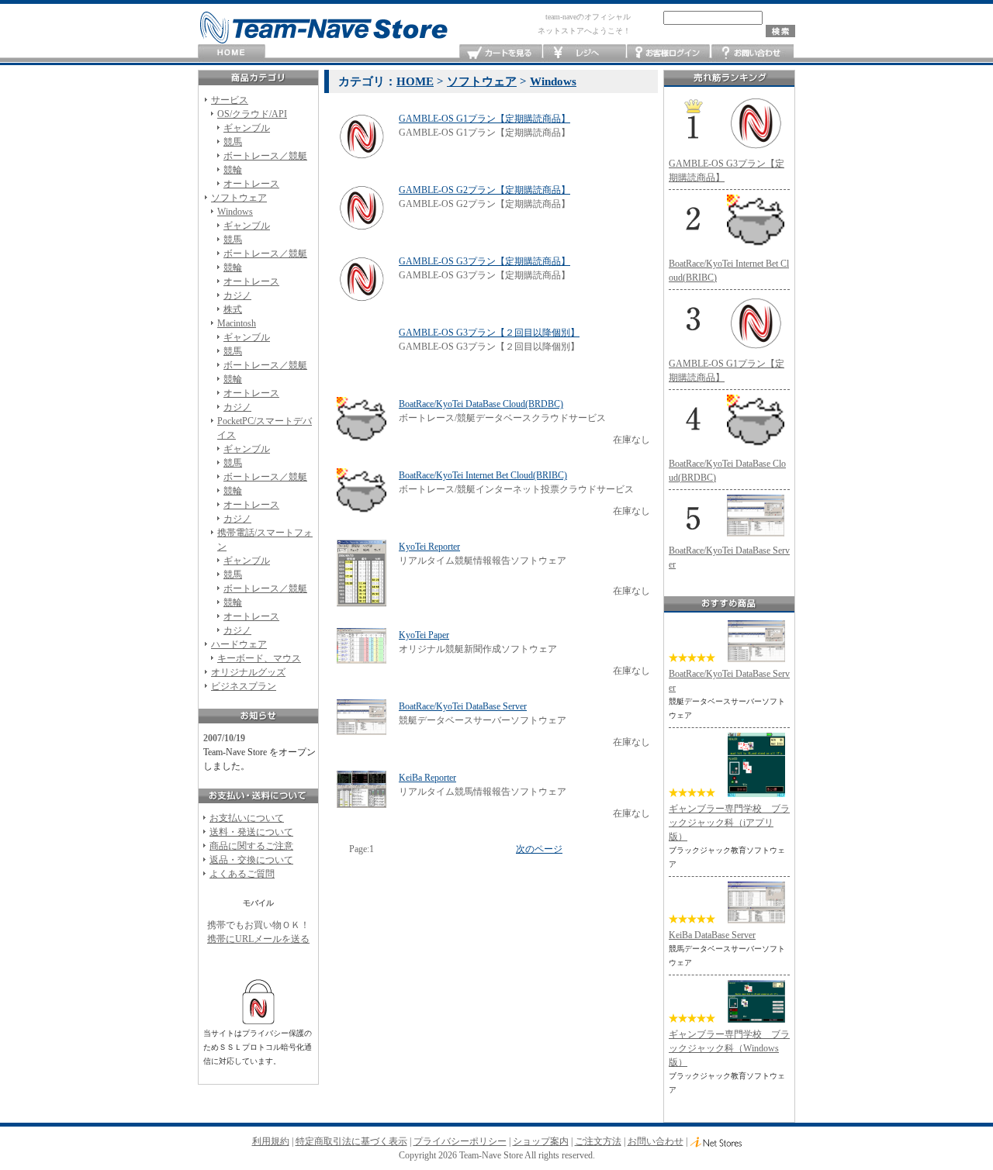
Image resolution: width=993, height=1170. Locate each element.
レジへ (584, 53)
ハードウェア (239, 644)
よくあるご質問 (242, 873)
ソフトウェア (239, 197)
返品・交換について (251, 859)
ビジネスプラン (243, 686)
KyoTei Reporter (429, 546)
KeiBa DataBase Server (712, 935)
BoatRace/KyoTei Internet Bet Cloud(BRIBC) (483, 475)
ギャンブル (246, 128)
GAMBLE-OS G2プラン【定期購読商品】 (484, 190)
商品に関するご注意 (251, 845)
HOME (231, 53)
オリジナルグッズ (248, 672)
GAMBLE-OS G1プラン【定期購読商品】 (484, 118)
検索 (780, 31)
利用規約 (270, 1141)
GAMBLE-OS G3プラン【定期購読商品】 (484, 261)
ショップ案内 (541, 1141)
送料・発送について (251, 832)
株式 (232, 309)
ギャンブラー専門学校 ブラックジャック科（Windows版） (729, 1048)
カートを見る (500, 53)
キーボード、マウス (259, 658)
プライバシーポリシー (460, 1141)
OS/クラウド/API (252, 114)
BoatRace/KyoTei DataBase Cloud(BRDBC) (481, 404)
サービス (229, 100)
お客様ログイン (668, 53)
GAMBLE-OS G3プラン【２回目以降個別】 (489, 332)
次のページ (539, 849)
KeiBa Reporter (427, 777)
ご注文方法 (598, 1141)
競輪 (232, 169)
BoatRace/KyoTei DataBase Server (463, 706)
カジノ (237, 295)
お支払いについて (246, 818)
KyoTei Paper (424, 635)
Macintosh (236, 323)
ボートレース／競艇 (265, 155)
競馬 (232, 141)
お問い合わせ (752, 53)
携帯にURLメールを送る (258, 939)
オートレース (251, 183)
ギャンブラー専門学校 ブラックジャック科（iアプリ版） (729, 822)
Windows (235, 211)
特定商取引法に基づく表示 (351, 1141)
